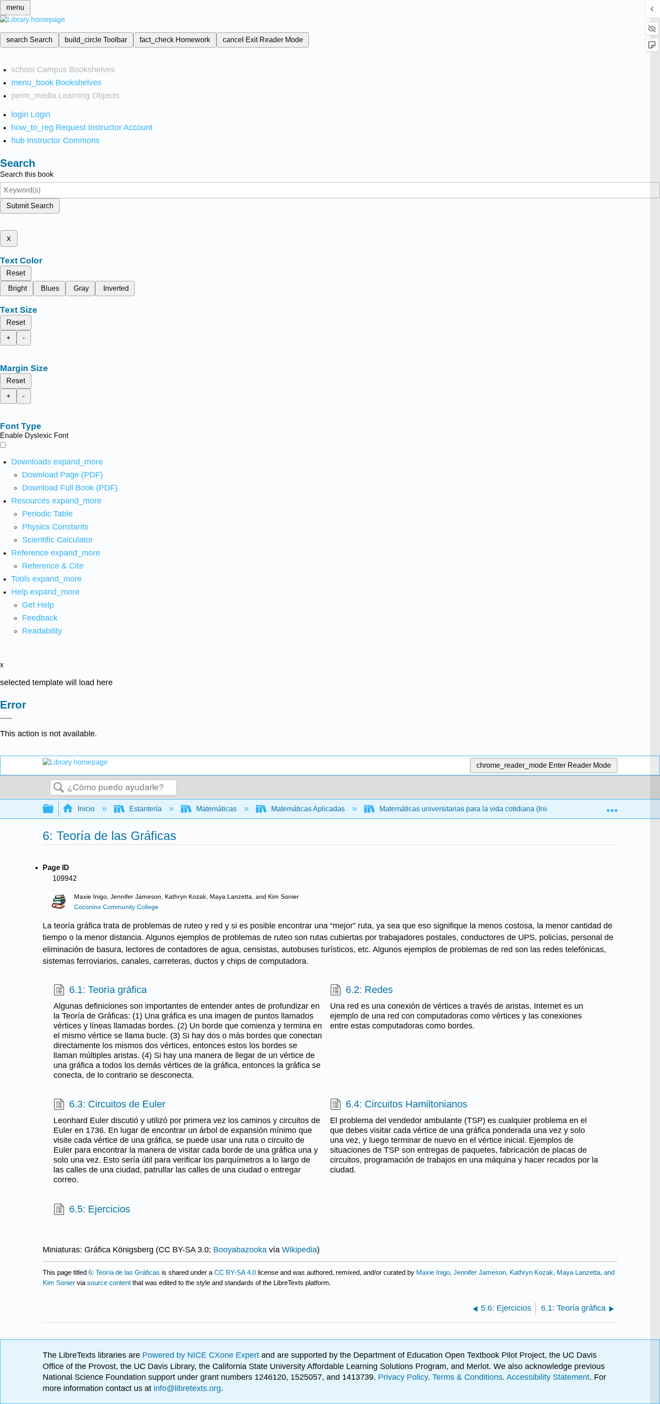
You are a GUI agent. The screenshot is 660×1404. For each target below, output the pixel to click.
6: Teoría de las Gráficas (124, 1272)
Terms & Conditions (467, 1377)
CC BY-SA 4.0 (235, 1272)
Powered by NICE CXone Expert (201, 1355)
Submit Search (29, 206)
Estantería (145, 809)
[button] (39, 617)
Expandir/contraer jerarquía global (53, 809)
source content (109, 1282)
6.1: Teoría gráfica (108, 989)
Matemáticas (216, 809)
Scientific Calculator (57, 539)
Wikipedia (299, 1249)
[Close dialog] (6, 718)
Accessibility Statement (548, 1377)
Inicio (86, 809)
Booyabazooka (240, 1249)
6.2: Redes (369, 989)
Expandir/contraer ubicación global (612, 806)
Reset (15, 273)
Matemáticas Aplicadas (308, 809)
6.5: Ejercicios (99, 1209)
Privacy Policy (403, 1377)
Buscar (59, 788)
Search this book (26, 174)
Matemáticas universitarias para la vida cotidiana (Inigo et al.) (476, 809)
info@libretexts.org (186, 1388)
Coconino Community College (116, 907)
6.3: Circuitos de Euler (117, 1104)
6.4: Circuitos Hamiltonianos (406, 1104)
